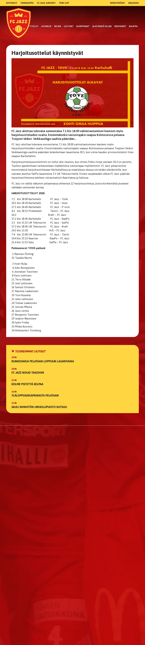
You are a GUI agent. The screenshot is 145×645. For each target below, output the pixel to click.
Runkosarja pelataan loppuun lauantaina (42, 361)
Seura (57, 26)
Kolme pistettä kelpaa (27, 384)
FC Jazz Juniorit (46, 3)
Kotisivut (11, 3)
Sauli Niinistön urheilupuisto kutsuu (39, 407)
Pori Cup (64, 3)
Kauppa (133, 26)
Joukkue (46, 26)
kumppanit (83, 26)
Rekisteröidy (117, 3)
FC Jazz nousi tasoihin (27, 372)
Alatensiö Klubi (102, 26)
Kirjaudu (133, 3)
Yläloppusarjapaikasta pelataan (35, 395)
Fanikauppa (27, 3)
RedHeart (120, 26)
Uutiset (69, 26)
